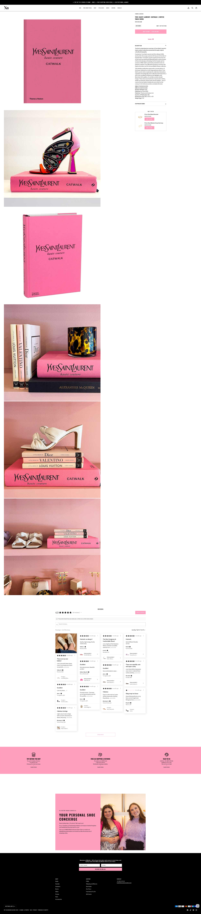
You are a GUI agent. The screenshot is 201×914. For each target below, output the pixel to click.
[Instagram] (196, 910)
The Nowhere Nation (10, 910)
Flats (56, 897)
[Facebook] (187, 910)
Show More (66, 667)
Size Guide (138, 25)
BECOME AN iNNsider (100, 869)
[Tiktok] (190, 910)
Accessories (58, 899)
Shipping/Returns (140, 103)
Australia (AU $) (9, 906)
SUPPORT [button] (88, 879)
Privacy (35, 910)
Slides (56, 891)
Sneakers (57, 886)
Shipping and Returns (91, 884)
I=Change (21, 910)
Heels (56, 881)
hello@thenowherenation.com (124, 882)
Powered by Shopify (43, 910)
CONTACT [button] (119, 879)
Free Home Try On (91, 891)
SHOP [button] (56, 879)
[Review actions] (75, 655)
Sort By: (134, 630)
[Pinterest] (193, 910)
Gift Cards (88, 894)
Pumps (57, 894)
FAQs (87, 881)
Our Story (88, 889)
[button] (95, 8)
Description (138, 45)
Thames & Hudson (139, 13)
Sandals (57, 884)
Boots (57, 889)
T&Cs (31, 910)
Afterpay (26, 910)
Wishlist (150, 39)
